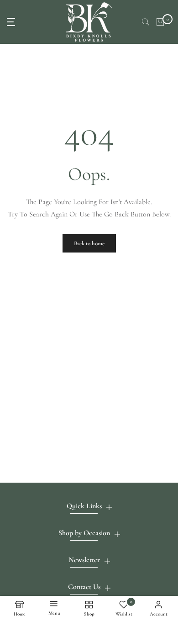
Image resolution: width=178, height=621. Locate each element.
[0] (160, 21)
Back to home (89, 243)
